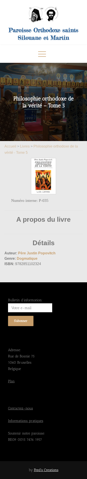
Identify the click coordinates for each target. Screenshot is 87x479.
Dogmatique (27, 258)
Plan (11, 381)
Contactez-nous (20, 408)
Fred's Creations (46, 470)
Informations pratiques (25, 421)
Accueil (10, 146)
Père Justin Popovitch (37, 253)
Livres (25, 146)
